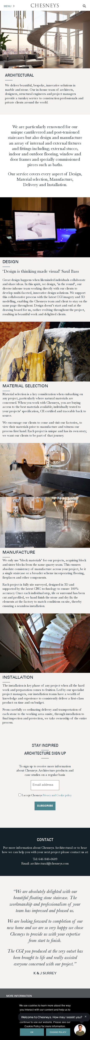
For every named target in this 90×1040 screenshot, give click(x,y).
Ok (31, 1032)
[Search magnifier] (84, 6)
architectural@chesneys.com (49, 863)
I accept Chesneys (47, 795)
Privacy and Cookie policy (57, 795)
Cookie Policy (58, 1032)
